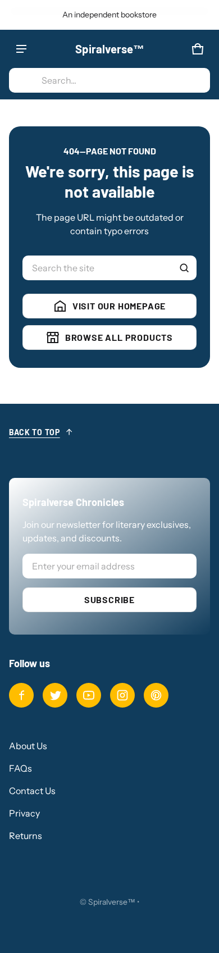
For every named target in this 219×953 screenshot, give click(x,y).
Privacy (24, 813)
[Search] (184, 268)
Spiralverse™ (111, 902)
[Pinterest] (156, 695)
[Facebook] (21, 695)
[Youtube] (88, 695)
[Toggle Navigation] (21, 49)
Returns (25, 835)
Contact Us (32, 790)
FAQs (20, 768)
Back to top (34, 432)
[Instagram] (122, 695)
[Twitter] (55, 695)
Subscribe (109, 599)
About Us (28, 745)
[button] (109, 80)
